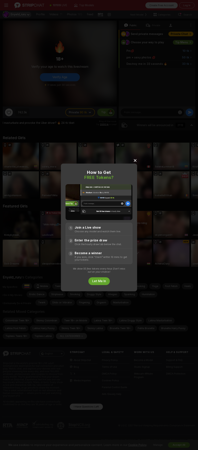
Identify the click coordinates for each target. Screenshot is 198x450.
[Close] (135, 160)
